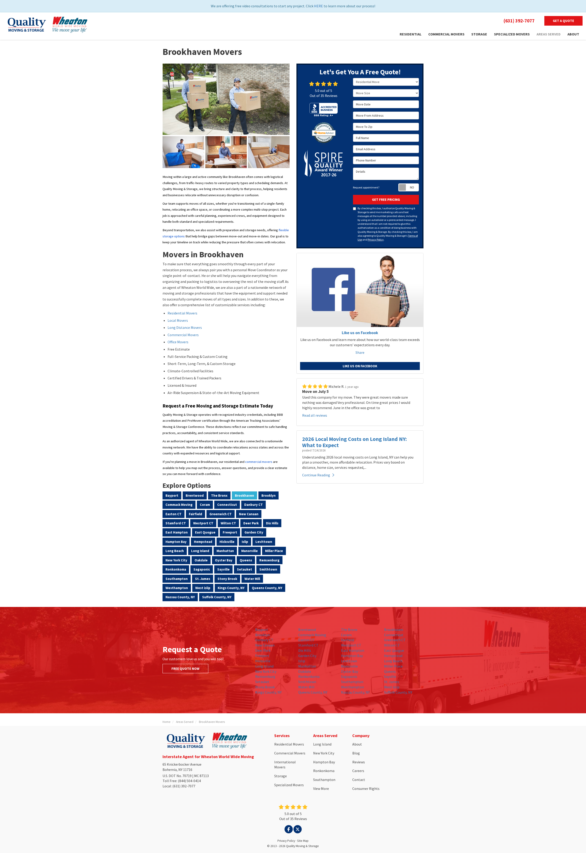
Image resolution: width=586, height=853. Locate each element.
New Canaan (248, 514)
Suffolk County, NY (216, 597)
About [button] (573, 34)
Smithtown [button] (307, 681)
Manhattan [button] (307, 666)
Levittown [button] (349, 661)
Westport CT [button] (351, 645)
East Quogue (205, 532)
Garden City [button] (307, 655)
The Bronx (219, 495)
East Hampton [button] (352, 650)
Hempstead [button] (393, 655)
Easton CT (173, 514)
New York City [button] (265, 671)
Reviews (358, 762)
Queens (246, 560)
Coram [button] (346, 635)
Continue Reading (316, 475)
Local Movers (178, 320)
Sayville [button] (390, 676)
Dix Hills (272, 523)
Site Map (303, 841)
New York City (176, 560)
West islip (202, 588)
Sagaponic (201, 569)
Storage (280, 776)
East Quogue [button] (394, 650)
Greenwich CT (220, 514)
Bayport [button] (261, 629)
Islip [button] (301, 661)
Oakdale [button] (304, 671)
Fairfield (195, 514)
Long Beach (174, 551)
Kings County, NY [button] (268, 692)
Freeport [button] (262, 655)
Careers (358, 770)
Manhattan (225, 551)
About (357, 744)
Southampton (176, 579)
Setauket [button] (262, 681)
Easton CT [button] (306, 640)
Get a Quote (563, 21)
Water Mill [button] (306, 687)
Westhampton (176, 588)
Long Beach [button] (393, 661)
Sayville (223, 569)
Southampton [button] (352, 681)
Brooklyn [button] (262, 635)
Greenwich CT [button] (395, 640)
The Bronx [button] (349, 629)
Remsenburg (269, 560)
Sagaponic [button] (349, 676)
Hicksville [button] (262, 661)
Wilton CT (228, 523)
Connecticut (227, 504)
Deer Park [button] (262, 650)
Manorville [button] (349, 666)
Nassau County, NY (180, 597)
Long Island (200, 551)
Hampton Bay (176, 541)
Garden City (253, 532)
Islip (245, 541)
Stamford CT (175, 523)
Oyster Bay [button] (349, 671)
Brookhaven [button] (393, 629)
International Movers (285, 765)
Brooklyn (268, 495)
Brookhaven (244, 495)
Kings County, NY (231, 588)
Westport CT (203, 523)
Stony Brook (227, 579)
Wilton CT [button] (392, 645)
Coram (205, 504)
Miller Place (274, 551)
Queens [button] (390, 671)
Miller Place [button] (393, 666)
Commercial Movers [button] (446, 34)
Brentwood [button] (307, 629)
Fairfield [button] (347, 640)
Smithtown (268, 569)
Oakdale (201, 560)
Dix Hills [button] (304, 650)
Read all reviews (314, 415)
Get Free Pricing (386, 199)
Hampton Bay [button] (352, 655)
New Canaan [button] (264, 645)
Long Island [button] (264, 666)
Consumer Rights (366, 788)
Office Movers (178, 342)
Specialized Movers (289, 785)
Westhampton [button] (352, 687)
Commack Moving (179, 504)
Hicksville (227, 541)
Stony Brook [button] (265, 687)
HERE (318, 6)
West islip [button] (391, 687)
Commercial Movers (183, 335)
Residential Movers (182, 313)
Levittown (263, 541)
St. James (202, 579)
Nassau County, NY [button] (355, 692)
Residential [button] (410, 34)
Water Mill (252, 579)
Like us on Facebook (360, 366)
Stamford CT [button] (308, 645)
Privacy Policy (376, 239)
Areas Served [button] (549, 34)
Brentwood (195, 495)
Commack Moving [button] (312, 635)
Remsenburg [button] (265, 676)
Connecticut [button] (393, 635)
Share (359, 352)
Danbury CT (253, 504)
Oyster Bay (223, 560)
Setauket (244, 569)
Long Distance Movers (185, 327)
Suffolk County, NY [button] (398, 692)
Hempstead (203, 541)
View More (321, 788)
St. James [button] (391, 681)
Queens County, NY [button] (312, 692)
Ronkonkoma (175, 569)
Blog (356, 753)
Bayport (171, 495)
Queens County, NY (267, 588)
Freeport (230, 532)
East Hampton (176, 532)
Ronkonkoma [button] (309, 676)
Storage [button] (479, 34)
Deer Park (251, 523)
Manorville (249, 551)
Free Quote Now (185, 668)
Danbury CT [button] (264, 640)
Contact (358, 779)
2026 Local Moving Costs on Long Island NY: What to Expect (354, 441)
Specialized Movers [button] (512, 34)
